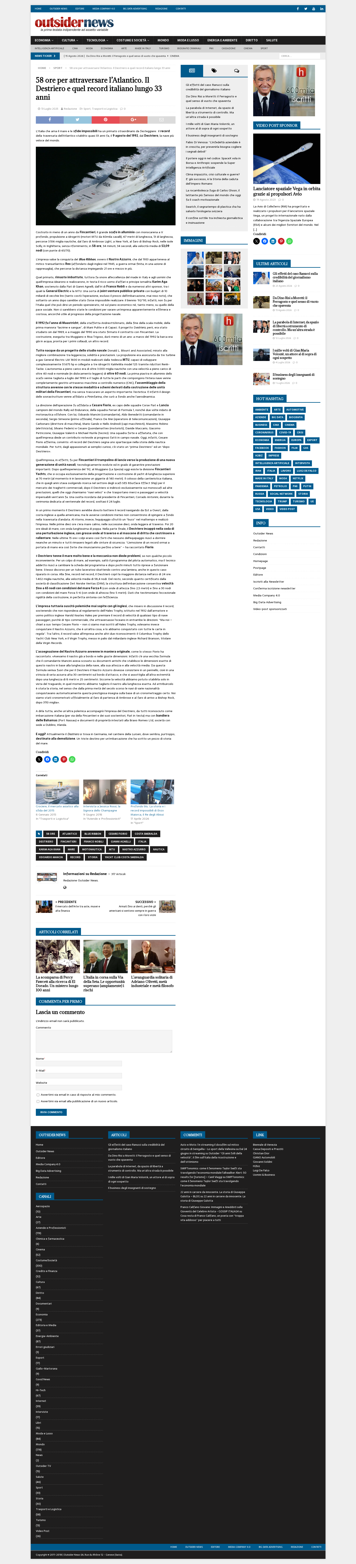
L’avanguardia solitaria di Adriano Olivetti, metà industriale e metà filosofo (152, 981)
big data (277, 417)
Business (261, 425)
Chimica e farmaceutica (50, 1239)
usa (257, 509)
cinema (289, 425)
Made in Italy (143, 48)
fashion (280, 448)
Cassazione (228, 48)
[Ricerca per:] (299, 56)
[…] (255, 229)
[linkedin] (322, 8)
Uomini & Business (264, 1175)
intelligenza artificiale (272, 463)
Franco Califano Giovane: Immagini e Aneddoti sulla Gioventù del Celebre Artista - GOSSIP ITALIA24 (211, 1209)
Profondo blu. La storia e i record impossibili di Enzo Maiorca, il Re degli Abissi (148, 810)
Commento (43, 1027)
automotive (295, 410)
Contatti (181, 8)
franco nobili (93, 842)
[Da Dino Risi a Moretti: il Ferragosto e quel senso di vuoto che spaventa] (214, 258)
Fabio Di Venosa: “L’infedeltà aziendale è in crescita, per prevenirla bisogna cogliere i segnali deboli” (213, 147)
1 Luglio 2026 (283, 383)
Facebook (262, 448)
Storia (39, 1498)
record (75, 857)
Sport (264, 48)
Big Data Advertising (135, 8)
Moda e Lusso (44, 1433)
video (270, 509)
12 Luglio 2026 (283, 338)
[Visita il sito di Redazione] (64, 887)
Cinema (248, 48)
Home (38, 8)
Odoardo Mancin (51, 857)
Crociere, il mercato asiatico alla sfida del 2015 (57, 808)
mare (71, 849)
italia (142, 842)
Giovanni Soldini (262, 1162)
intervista (302, 463)
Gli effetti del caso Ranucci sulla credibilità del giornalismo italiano (208, 87)
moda (283, 478)
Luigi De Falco (261, 1170)
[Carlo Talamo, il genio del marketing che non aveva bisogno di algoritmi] (232, 299)
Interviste (42, 1412)
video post (287, 509)
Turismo (164, 48)
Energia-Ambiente (47, 1336)
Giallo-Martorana (46, 1368)
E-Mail (40, 1070)
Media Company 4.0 (104, 8)
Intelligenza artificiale (49, 48)
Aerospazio (43, 1206)
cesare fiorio (118, 834)
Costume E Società (131, 40)
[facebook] (297, 8)
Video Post (42, 1531)
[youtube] (313, 8)
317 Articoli (118, 874)
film (294, 448)
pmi (295, 486)
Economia (42, 40)
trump (282, 501)
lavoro (286, 471)
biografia (296, 417)
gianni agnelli (121, 842)
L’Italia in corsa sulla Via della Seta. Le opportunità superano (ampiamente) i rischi (104, 983)
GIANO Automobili (264, 1157)
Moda (89, 48)
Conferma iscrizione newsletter (274, 588)
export (312, 440)
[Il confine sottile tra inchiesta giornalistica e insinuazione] (214, 299)
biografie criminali (189, 48)
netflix (298, 478)
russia (259, 494)
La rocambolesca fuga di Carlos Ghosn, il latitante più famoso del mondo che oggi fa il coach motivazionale (213, 195)
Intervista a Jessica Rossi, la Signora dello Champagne (101, 808)
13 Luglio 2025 (49, 109)
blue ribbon (92, 834)
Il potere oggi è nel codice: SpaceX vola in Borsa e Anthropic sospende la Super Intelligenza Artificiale (213, 163)
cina (276, 425)
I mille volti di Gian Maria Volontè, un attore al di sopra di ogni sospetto (210, 126)
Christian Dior (261, 1153)
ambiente (261, 410)
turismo (299, 501)
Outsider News (58, 8)
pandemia (261, 486)
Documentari (44, 1303)
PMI (211, 48)
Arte (124, 48)
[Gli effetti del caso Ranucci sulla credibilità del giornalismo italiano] (195, 258)
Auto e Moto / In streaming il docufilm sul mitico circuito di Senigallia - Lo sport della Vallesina (209, 1147)
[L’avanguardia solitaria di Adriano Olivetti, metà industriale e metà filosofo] (153, 956)
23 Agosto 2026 (284, 286)
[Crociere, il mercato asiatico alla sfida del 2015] (57, 792)
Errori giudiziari (45, 1347)
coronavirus (264, 433)
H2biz (256, 1166)
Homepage (260, 561)
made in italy (264, 478)
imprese (273, 456)
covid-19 (285, 433)
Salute (272, 40)
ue (312, 501)
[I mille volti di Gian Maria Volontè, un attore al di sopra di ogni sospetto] (195, 271)
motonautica (92, 849)
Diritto (252, 40)
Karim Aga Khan (49, 849)
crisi (300, 433)
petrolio (280, 486)
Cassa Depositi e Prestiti (268, 1149)
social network (281, 494)
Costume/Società (46, 1260)
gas (305, 448)
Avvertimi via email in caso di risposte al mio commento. (78, 1094)
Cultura (68, 40)
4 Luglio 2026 (283, 362)
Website (41, 1082)
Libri (38, 1423)
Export (40, 1358)
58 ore (50, 834)
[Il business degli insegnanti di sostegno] (214, 271)
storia (92, 857)
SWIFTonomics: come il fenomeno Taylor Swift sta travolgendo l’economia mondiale (212, 1181)
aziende (260, 417)
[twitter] (305, 8)
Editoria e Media (46, 1325)
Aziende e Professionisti (51, 1228)
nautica (158, 849)
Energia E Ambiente (222, 40)
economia (262, 440)
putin (307, 486)
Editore (79, 8)
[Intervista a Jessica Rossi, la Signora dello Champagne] (104, 792)
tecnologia (263, 501)
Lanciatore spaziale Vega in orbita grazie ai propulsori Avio (286, 191)
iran (258, 471)
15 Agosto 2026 (284, 310)
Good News (43, 1379)
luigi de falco (306, 471)
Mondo (163, 40)
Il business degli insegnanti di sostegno (212, 135)
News (39, 1455)
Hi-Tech (41, 1390)
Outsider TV (43, 1466)
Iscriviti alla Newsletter (268, 581)
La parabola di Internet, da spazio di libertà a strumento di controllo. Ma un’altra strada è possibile (210, 112)
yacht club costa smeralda (124, 857)
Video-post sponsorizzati (270, 609)
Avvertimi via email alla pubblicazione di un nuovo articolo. (79, 1101)
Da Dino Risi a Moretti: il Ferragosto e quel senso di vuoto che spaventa (211, 98)
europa (296, 440)
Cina (75, 48)
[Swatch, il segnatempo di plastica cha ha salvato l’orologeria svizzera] (195, 299)
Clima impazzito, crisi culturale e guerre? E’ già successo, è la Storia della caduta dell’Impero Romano (213, 179)
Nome (40, 1058)
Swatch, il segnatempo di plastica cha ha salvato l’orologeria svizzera (213, 208)
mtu (112, 849)
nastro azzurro (134, 849)
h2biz (259, 456)
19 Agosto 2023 (266, 200)
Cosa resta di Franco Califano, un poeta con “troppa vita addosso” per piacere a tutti (212, 1218)
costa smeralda (146, 834)
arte (277, 410)
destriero (46, 842)
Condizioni (260, 554)
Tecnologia (96, 40)
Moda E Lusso (188, 40)
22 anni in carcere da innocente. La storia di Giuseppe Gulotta (212, 1198)
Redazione (161, 8)
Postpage (259, 568)
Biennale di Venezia (265, 1145)
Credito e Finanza (46, 1271)
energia (280, 440)
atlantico (69, 834)
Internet (41, 1401)
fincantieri (68, 842)
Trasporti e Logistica (104, 109)
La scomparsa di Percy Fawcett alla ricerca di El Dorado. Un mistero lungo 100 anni (57, 983)
